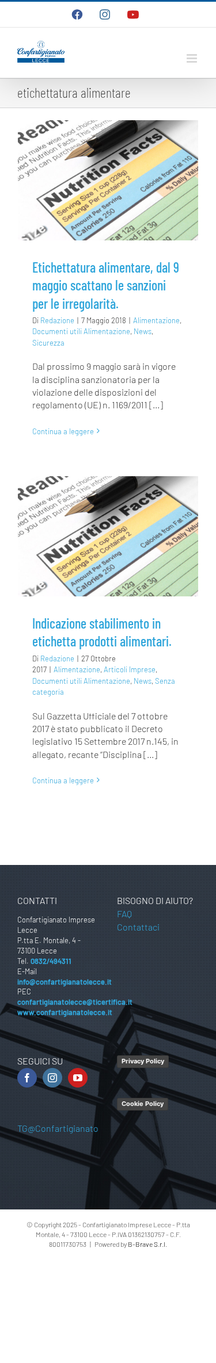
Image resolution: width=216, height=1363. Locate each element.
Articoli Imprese (130, 669)
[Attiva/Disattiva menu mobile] (193, 58)
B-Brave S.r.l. (147, 1244)
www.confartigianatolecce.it (64, 1012)
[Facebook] (27, 1078)
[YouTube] (78, 1078)
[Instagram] (52, 1078)
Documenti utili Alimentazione (81, 331)
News (142, 331)
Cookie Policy (143, 1104)
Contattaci (138, 926)
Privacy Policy (143, 1061)
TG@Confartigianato (57, 1128)
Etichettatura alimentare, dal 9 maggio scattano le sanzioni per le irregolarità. (105, 285)
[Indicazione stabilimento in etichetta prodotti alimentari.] (108, 536)
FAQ (124, 913)
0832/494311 (51, 961)
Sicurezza (48, 342)
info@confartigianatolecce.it (64, 981)
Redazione (57, 320)
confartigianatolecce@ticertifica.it (74, 1001)
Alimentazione (156, 320)
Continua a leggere (63, 431)
